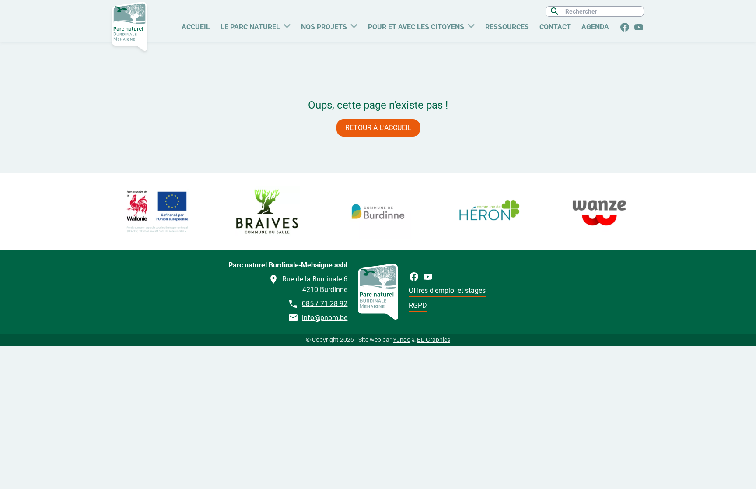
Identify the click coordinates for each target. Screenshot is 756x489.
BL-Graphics (433, 339)
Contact (555, 27)
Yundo (401, 339)
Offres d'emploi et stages (447, 290)
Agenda (595, 27)
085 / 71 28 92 (324, 303)
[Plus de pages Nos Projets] (353, 25)
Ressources (507, 27)
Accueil (196, 27)
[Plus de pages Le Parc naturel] (287, 25)
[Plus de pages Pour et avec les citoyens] (471, 25)
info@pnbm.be (324, 317)
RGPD (418, 305)
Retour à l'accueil (378, 127)
